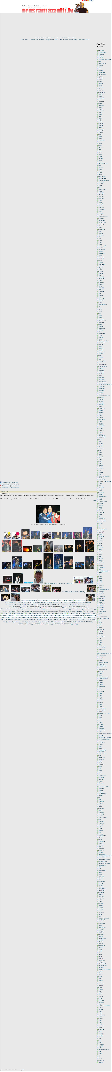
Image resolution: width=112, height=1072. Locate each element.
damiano (101, 273)
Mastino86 (101, 691)
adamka (101, 65)
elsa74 (100, 315)
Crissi (100, 255)
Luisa (100, 640)
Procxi (100, 837)
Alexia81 (101, 83)
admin (100, 67)
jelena (100, 551)
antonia (100, 138)
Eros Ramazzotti (6, 482)
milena (100, 717)
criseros (101, 251)
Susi (100, 973)
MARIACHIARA (103, 662)
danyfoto (101, 284)
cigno (100, 225)
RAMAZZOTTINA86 (104, 863)
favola (100, 421)
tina (100, 991)
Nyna (100, 784)
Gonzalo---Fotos (103, 501)
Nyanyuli (101, 783)
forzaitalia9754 (102, 437)
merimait (101, 706)
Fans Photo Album (4, 491)
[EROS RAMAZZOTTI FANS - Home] (38, 13)
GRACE (101, 505)
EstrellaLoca (102, 408)
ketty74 (100, 582)
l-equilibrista (102, 596)
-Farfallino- (101, 50)
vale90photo (102, 1015)
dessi (100, 297)
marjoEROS (102, 686)
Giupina (101, 494)
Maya (100, 697)
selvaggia (101, 929)
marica (100, 667)
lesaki (100, 613)
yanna (100, 1053)
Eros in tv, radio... (40, 39)
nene (100, 755)
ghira (100, 474)
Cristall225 (101, 258)
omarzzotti (101, 788)
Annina (100, 127)
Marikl (100, 675)
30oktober (101, 54)
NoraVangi (101, 779)
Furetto (100, 446)
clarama (101, 233)
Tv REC (88, 39)
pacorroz (101, 792)
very (100, 1038)
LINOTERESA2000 (104, 618)
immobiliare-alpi (103, 529)
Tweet (94, 500)
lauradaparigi (102, 598)
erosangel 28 (102, 361)
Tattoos (83, 39)
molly (100, 731)
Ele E (100, 310)
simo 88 (101, 943)
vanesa (100, 1027)
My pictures (102, 742)
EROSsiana (102, 386)
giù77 (100, 499)
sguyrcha (101, 936)
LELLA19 (101, 607)
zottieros (101, 1062)
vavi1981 (101, 1033)
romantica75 (102, 881)
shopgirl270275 (102, 938)
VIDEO (74, 37)
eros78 (100, 355)
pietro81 (101, 825)
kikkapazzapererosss (104, 589)
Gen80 (100, 467)
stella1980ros (102, 960)
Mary (100, 688)
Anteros (101, 132)
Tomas (100, 998)
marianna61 (102, 664)
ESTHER (101, 404)
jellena (100, 556)
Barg (100, 165)
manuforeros (102, 649)
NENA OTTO (102, 753)
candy (100, 202)
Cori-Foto (101, 247)
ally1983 (101, 94)
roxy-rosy (101, 898)
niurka (100, 770)
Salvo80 (101, 907)
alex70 (100, 81)
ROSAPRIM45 (102, 889)
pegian (100, 804)
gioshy (100, 489)
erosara (100, 362)
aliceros (101, 87)
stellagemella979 (103, 965)
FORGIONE (102, 436)
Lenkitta (101, 609)
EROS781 (101, 357)
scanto (100, 925)
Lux (100, 644)
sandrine (101, 910)
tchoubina (101, 983)
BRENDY (101, 193)
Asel (100, 149)
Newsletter (65, 39)
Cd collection (32, 39)
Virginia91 (101, 1044)
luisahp (100, 642)
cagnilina (101, 196)
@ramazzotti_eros (6, 487)
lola (100, 625)
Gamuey (101, 456)
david (100, 286)
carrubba (101, 215)
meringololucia (102, 708)
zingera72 (101, 1060)
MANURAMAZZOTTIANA (104, 653)
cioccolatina (102, 229)
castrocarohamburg (103, 216)
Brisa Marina (102, 194)
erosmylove (101, 379)
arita (100, 141)
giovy (100, 490)
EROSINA (101, 373)
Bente (100, 174)
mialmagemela (102, 710)
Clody (100, 240)
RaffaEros (101, 846)
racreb (100, 843)
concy (100, 244)
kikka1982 (101, 585)
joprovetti (101, 565)
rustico (100, 899)
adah (100, 61)
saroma (100, 921)
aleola (100, 76)
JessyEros (101, 562)
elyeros (100, 317)
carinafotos (101, 207)
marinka (101, 682)
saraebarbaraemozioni (104, 918)
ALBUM (42, 37)
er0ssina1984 (102, 333)
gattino (100, 459)
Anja (100, 120)
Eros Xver (101, 399)
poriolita (101, 834)
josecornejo (101, 567)
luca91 (100, 635)
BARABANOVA (103, 163)
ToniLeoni (101, 1000)
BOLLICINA (102, 189)
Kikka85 (101, 587)
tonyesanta (101, 1002)
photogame (101, 812)
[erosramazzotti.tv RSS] (88, 1)
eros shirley (101, 397)
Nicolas (101, 762)
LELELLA (101, 605)
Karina (100, 578)
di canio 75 (101, 299)
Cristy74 (101, 262)
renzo (100, 874)
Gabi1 (100, 452)
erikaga (100, 339)
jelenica (101, 552)
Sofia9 (100, 949)
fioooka (101, 434)
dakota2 (101, 271)
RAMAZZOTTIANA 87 (105, 856)
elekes (100, 308)
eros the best (102, 342)
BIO (46, 37)
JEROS (101, 558)
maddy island (102, 646)
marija (100, 673)
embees (100, 324)
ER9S (100, 335)
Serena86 (101, 932)
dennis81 (101, 295)
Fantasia (101, 417)
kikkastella (101, 591)
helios (100, 514)
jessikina (101, 560)
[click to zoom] (7, 539)
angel (100, 107)
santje (100, 914)
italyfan (100, 540)
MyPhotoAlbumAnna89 (105, 737)
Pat (99, 797)
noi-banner (101, 777)
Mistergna (101, 728)
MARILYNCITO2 (103, 678)
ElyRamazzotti (102, 320)
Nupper (101, 781)
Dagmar (101, 267)
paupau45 (101, 801)
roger (100, 879)
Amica (100, 99)
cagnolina (101, 198)
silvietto (101, 941)
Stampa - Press (77, 39)
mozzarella (101, 735)
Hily (100, 516)
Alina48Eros (102, 92)
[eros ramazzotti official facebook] (91, 1)
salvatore (101, 905)
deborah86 (101, 291)
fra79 (100, 441)
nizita (100, 772)
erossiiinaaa (101, 388)
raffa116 (101, 845)
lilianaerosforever (103, 616)
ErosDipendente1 (103, 366)
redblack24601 (102, 870)
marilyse (101, 680)
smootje (101, 947)
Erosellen (101, 368)
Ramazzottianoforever (104, 859)
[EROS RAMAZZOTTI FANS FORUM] (84, 1)
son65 (100, 951)
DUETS (50, 37)
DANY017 (101, 278)
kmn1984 (101, 593)
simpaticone (102, 945)
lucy (100, 638)
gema (100, 463)
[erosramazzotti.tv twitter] (90, 1)
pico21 (100, 819)
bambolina (101, 162)
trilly (100, 1004)
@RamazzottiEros (6, 484)
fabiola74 (101, 410)
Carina (100, 205)
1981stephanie (102, 52)
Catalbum (101, 218)
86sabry (101, 56)
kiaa (100, 583)
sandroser (101, 912)
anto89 (100, 136)
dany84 (100, 280)
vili (99, 1040)
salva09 (101, 903)
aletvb (100, 79)
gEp (100, 470)
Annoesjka (101, 129)
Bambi (100, 160)
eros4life (101, 350)
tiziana (100, 994)
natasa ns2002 (102, 750)
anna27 (100, 121)
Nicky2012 (101, 759)
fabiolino (101, 412)
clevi (100, 236)
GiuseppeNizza (102, 496)
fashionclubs (102, 419)
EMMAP (101, 330)
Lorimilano (101, 629)
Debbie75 (101, 288)
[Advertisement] (55, 24)
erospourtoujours (103, 383)
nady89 (100, 744)
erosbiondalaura (103, 364)
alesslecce (101, 78)
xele (100, 1051)
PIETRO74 (101, 823)
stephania (101, 967)
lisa (99, 620)
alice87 (100, 85)
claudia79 (101, 235)
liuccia (100, 624)
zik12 (100, 1058)
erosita (100, 375)
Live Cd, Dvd (58, 39)
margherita (101, 660)
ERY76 (101, 401)
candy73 (101, 204)
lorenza (100, 627)
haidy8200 (101, 512)
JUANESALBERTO (104, 571)
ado (100, 68)
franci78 (101, 443)
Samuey (101, 909)
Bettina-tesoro (102, 178)
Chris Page (101, 224)
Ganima (101, 457)
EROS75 (101, 353)
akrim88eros (102, 72)
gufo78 (100, 509)
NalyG (100, 748)
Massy (100, 689)
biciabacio (101, 182)
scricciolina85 (102, 927)
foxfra (100, 439)
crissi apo (101, 257)
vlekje (100, 1047)
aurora (100, 154)
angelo (100, 112)
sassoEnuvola (102, 923)
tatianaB (101, 980)
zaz (99, 1055)
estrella (100, 406)
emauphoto (101, 322)
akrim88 (101, 70)
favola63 (101, 423)
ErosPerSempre (102, 381)
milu (100, 720)
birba (100, 187)
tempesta (101, 985)
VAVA (100, 1031)
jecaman (101, 547)
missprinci (101, 726)
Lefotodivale (102, 604)
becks (100, 171)
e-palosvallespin (103, 304)
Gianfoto (101, 478)
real (100, 868)
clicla (100, 238)
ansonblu (101, 131)
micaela (101, 711)
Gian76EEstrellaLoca (104, 476)
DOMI (100, 302)
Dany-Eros (101, 277)
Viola (100, 1042)
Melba (100, 700)
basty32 (101, 167)
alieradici (101, 90)
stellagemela (102, 962)
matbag (100, 693)
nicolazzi (101, 764)
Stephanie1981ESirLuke (105, 969)
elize (100, 313)
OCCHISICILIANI (103, 786)
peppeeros (101, 808)
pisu (100, 832)
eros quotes (101, 394)
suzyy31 (101, 974)
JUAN (100, 569)
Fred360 (101, 445)
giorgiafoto (101, 487)
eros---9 (101, 344)
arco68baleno (102, 140)
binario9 (101, 183)
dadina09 (101, 266)
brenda (100, 191)
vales (100, 1020)
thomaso (101, 989)
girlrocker (101, 492)
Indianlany (101, 531)
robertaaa (101, 878)
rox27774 (101, 896)
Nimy (100, 766)
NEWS (37, 37)
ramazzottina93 (102, 865)
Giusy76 (101, 498)
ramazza (101, 852)
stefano (100, 954)
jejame (100, 549)
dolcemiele (101, 300)
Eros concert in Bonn (104, 341)
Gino (100, 485)
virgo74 (101, 1046)
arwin (100, 143)
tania (100, 978)
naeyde (100, 746)
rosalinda (101, 887)
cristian (100, 260)
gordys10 (101, 503)
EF (99, 306)
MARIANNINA (103, 666)
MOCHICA (102, 730)
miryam (101, 724)
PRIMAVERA (102, 836)
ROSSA (101, 894)
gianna (100, 483)
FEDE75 (101, 430)
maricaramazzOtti (103, 669)
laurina (100, 602)
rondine (101, 885)
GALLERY (56, 37)
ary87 (100, 145)
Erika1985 (101, 337)
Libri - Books (24, 39)
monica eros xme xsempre (105, 733)
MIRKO (101, 722)
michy (100, 715)
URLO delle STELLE (104, 1005)
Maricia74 (101, 671)
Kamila (100, 576)
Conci (100, 242)
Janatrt (100, 543)
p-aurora (101, 790)
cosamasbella (102, 249)
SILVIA (101, 940)
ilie (99, 525)
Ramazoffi (101, 850)
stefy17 (100, 956)
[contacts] (93, 1)
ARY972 (101, 147)
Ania (100, 116)
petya (100, 810)
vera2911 (101, 1035)
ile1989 (100, 523)
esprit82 (101, 403)
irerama (100, 538)
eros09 (100, 346)
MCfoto (101, 699)
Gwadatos (101, 510)
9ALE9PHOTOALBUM (105, 59)
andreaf (100, 103)
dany (100, 275)
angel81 (101, 109)
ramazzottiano (102, 857)
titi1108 (100, 993)
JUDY (100, 573)
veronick (101, 1036)
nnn (100, 773)
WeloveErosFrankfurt (104, 1049)
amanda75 (101, 98)
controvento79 (102, 246)
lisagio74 (101, 622)
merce (100, 704)
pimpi (100, 828)
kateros (100, 580)
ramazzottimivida (103, 861)
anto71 (100, 134)
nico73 (100, 761)
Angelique (101, 110)
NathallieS (101, 752)
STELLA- (101, 958)
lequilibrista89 (102, 611)
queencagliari (102, 841)
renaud (100, 872)
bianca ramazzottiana (104, 180)
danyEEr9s (101, 282)
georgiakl (101, 468)
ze (99, 1057)
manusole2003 (102, 655)
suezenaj (101, 971)
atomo (100, 152)
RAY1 (100, 867)
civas (100, 231)
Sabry (100, 901)
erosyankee (101, 390)
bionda (100, 185)
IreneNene (101, 536)
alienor (100, 88)
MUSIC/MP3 (63, 37)
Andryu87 (101, 105)
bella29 (100, 173)
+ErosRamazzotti (6, 486)
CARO (100, 211)
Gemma (101, 465)
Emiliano (101, 326)
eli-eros (100, 311)
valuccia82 (101, 1025)
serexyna (101, 934)
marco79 (101, 657)
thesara (100, 987)
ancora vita (101, 101)
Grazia (100, 507)
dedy (100, 293)
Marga (100, 658)
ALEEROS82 (102, 74)
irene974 (101, 534)
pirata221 (101, 830)
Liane (100, 615)
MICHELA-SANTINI (104, 713)
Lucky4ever (102, 636)
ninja (100, 768)
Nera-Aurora (102, 757)
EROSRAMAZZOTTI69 (105, 384)
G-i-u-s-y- (101, 448)
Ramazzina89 (102, 854)
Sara (100, 916)
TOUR (69, 37)
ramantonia (101, 848)
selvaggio (101, 931)
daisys (100, 269)
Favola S (101, 428)
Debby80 (101, 289)
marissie (101, 684)
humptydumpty (102, 520)
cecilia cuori (102, 220)
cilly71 (100, 227)
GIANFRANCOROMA (105, 481)
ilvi (99, 527)
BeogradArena (102, 176)
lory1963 (101, 631)
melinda (101, 702)
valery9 (100, 1018)
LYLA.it (23, 1069)
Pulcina (100, 839)
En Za (100, 331)
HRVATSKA (102, 518)
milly (100, 719)
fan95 (100, 415)
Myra (100, 741)
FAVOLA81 (102, 425)
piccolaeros (101, 815)
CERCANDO (102, 222)
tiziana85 (101, 996)
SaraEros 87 (102, 920)
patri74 (100, 799)
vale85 (100, 1013)
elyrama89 (101, 319)
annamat (101, 125)
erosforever (101, 370)
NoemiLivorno (102, 775)
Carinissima (102, 209)
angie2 (100, 114)
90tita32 (101, 57)
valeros (100, 1016)
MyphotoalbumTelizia (104, 739)
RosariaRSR (102, 890)
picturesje (101, 821)
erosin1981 (101, 372)
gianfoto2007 (102, 479)
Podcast (71, 39)
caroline (101, 213)
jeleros (100, 554)
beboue (100, 169)
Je (99, 563)
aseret (100, 151)
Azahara (101, 158)
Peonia (100, 806)
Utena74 (101, 1007)
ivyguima (101, 541)
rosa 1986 (101, 892)
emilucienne (102, 328)
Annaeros (101, 123)
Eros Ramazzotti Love (104, 395)
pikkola (100, 826)
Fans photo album (50, 39)
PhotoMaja (101, 814)
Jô (99, 574)
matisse (100, 695)
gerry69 (101, 472)
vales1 (100, 1022)
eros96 (100, 359)
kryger (100, 594)
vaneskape (101, 1029)
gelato (100, 461)
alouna (100, 96)
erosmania (101, 377)
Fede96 (100, 432)
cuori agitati (102, 264)
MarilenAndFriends (103, 677)
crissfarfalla (101, 253)
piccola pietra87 (103, 817)
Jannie (100, 545)
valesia (100, 1024)
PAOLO (101, 795)
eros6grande (102, 352)
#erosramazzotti (14, 482)
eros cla (101, 392)
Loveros (101, 633)
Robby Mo (101, 876)
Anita (100, 118)
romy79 (101, 883)
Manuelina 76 (102, 647)
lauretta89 (101, 600)
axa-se (100, 156)
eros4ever (101, 348)
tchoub (100, 982)
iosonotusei (101, 532)
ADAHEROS (102, 63)
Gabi (100, 450)
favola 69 (101, 426)
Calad (100, 200)
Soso (100, 952)
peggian (101, 803)
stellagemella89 (102, 963)
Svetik (100, 976)
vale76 (100, 1011)
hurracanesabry (102, 521)
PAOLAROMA (103, 794)
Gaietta (100, 454)
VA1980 (101, 1009)
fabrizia (100, 414)
